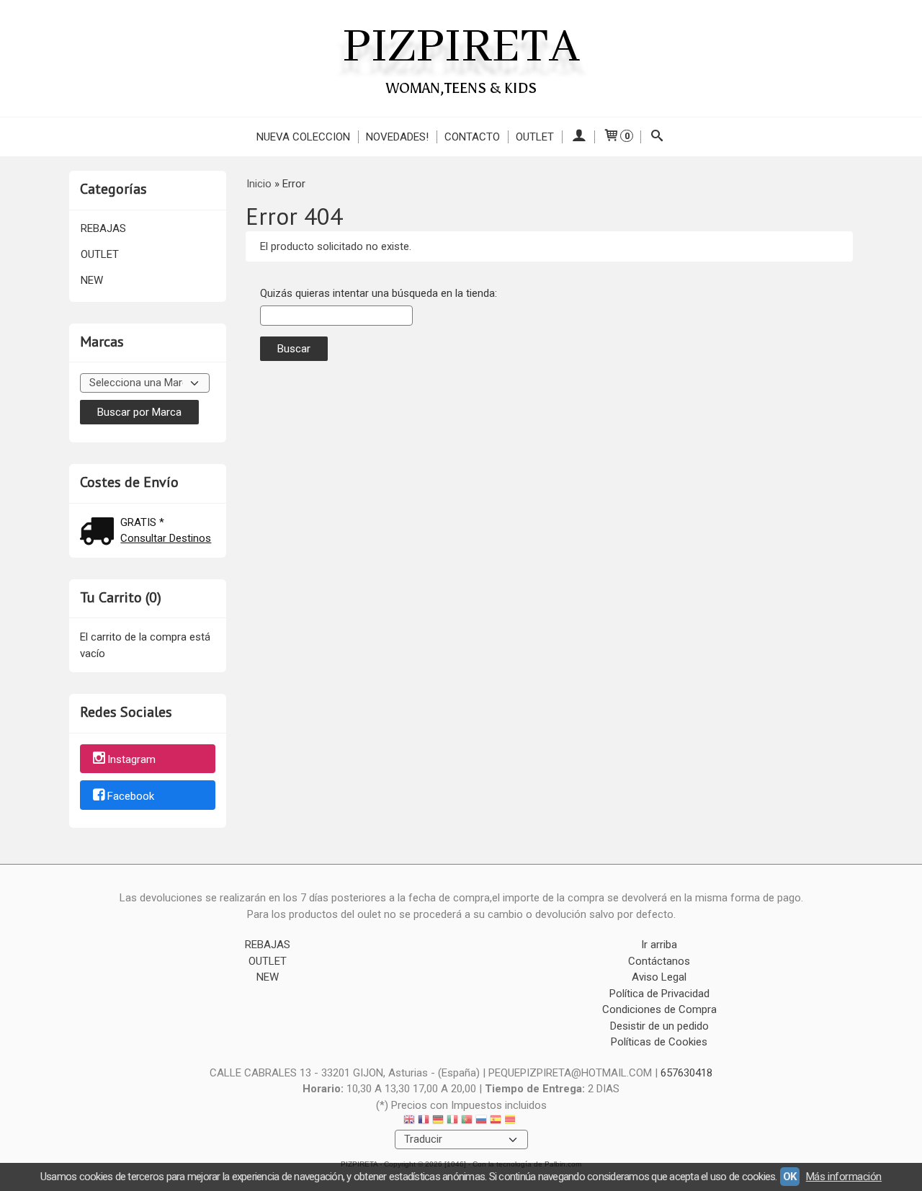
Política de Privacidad (659, 993)
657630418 (686, 1072)
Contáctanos (659, 961)
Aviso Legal (659, 977)
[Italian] (452, 1121)
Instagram (131, 759)
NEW (92, 280)
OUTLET (535, 136)
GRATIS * (142, 522)
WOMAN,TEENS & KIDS (461, 88)
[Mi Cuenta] (578, 136)
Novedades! (397, 136)
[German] (438, 1121)
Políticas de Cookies (659, 1041)
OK (790, 1176)
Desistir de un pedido (659, 1026)
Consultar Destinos (165, 538)
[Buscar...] (657, 136)
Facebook (130, 796)
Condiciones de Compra (659, 1009)
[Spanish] (495, 1121)
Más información (844, 1176)
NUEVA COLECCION (303, 136)
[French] (423, 1121)
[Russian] (481, 1121)
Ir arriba (659, 944)
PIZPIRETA (461, 47)
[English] (409, 1121)
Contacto (472, 136)
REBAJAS (103, 228)
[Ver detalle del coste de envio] (100, 532)
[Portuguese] (467, 1121)
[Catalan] (511, 1121)
